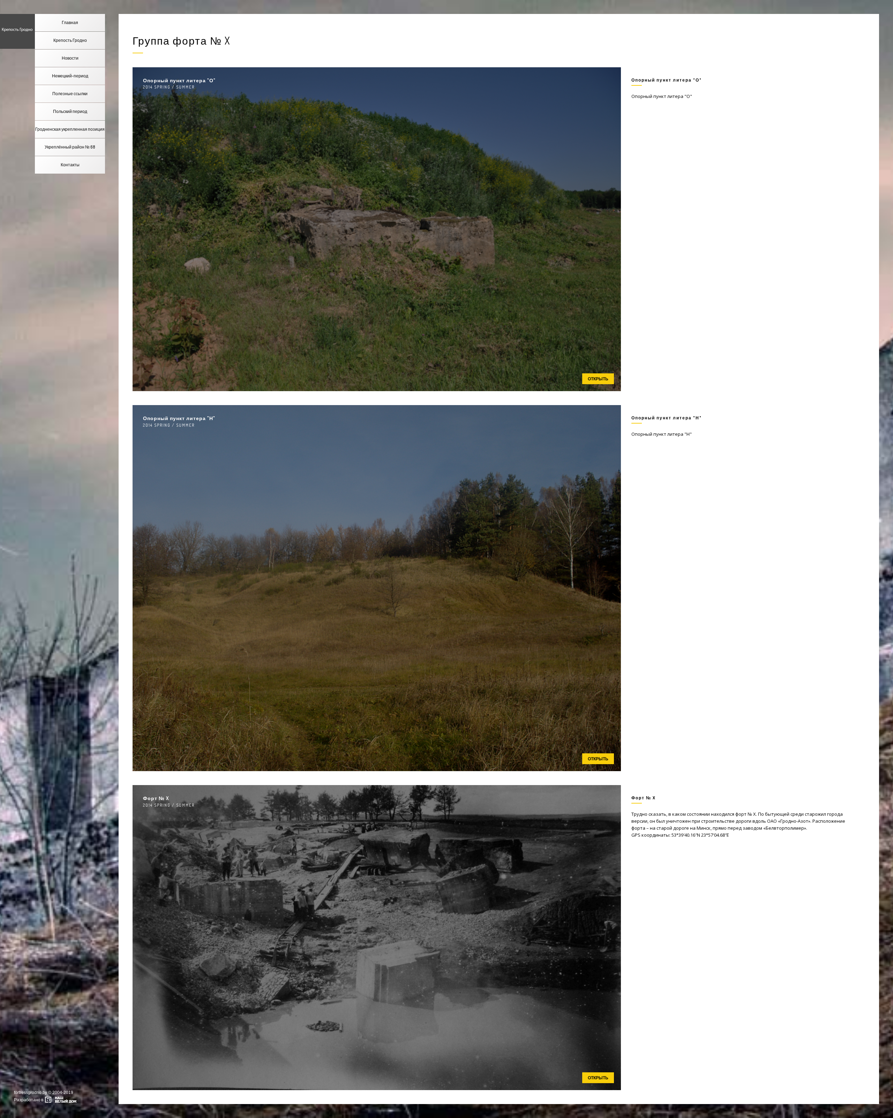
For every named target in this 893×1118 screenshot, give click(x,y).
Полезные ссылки (70, 93)
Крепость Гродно (70, 40)
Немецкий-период (70, 75)
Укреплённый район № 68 (70, 147)
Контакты (70, 164)
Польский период (70, 111)
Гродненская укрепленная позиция (70, 129)
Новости (70, 58)
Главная (70, 22)
